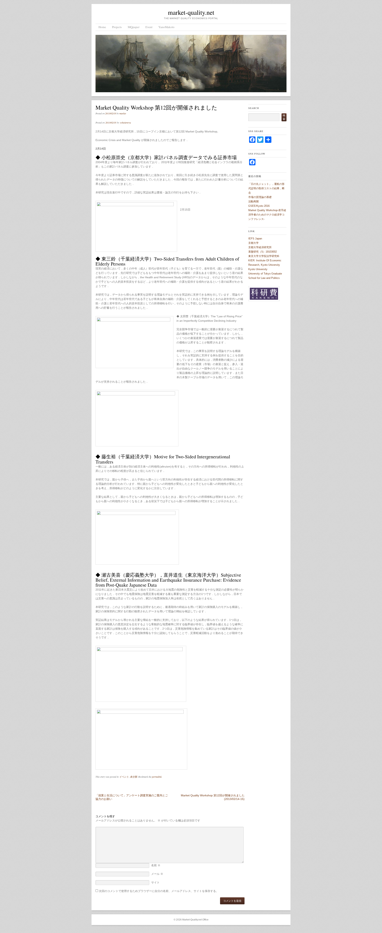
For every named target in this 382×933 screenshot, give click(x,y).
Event (148, 27)
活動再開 (253, 201)
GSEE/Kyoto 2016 (259, 205)
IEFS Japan (255, 238)
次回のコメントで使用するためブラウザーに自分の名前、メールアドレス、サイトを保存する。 (159, 891)
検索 (284, 117)
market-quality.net (191, 12)
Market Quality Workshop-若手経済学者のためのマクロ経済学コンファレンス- (267, 215)
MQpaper (133, 27)
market (122, 113)
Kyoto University (257, 269)
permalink (157, 776)
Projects (117, 27)
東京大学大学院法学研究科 (263, 256)
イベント (124, 776)
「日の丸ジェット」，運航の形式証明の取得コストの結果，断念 (266, 188)
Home (102, 27)
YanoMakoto (166, 27)
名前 (155, 865)
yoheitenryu (125, 122)
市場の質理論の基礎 (260, 197)
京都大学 (253, 242)
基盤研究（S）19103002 (262, 251)
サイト (155, 882)
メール (157, 873)
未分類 (133, 776)
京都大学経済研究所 (260, 247)
